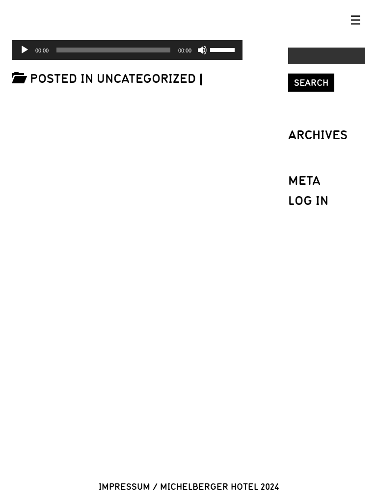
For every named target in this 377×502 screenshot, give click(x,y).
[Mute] (202, 50)
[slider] (224, 49)
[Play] (24, 50)
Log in (308, 200)
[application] (127, 50)
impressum (124, 486)
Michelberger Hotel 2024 (219, 486)
